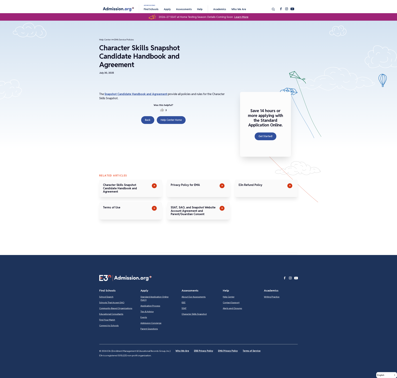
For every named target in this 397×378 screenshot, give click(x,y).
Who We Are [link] (182, 350)
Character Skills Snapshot (194, 314)
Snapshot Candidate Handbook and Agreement (136, 94)
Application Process (150, 305)
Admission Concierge (151, 323)
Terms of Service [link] (252, 350)
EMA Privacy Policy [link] (228, 350)
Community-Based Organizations (115, 308)
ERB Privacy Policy (203, 350)
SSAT (184, 308)
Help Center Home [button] (171, 120)
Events (144, 317)
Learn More (241, 17)
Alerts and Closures (232, 308)
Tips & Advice (147, 311)
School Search (106, 296)
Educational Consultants (111, 314)
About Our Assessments (194, 296)
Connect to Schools (109, 325)
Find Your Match (107, 319)
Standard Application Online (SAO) (155, 298)
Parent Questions (149, 328)
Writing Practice (271, 296)
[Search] (273, 9)
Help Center (105, 39)
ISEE (183, 302)
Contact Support (231, 302)
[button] (118, 9)
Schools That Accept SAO (111, 302)
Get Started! (265, 136)
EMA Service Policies (124, 39)
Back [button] (147, 120)
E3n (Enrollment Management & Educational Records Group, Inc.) (139, 351)
